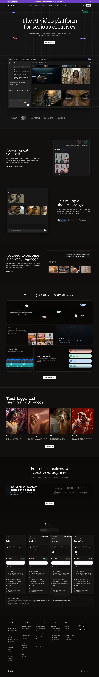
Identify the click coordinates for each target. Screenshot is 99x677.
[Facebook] (90, 671)
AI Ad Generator (11, 641)
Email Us (67, 626)
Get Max (38, 563)
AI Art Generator (25, 628)
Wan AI (9, 654)
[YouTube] (87, 671)
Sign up (88, 5)
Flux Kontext (24, 647)
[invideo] (11, 671)
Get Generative (61, 563)
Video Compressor (55, 639)
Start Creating (48, 42)
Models (37, 5)
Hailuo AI (10, 658)
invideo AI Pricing (69, 641)
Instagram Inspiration (69, 635)
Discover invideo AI (49, 377)
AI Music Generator (40, 628)
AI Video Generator (12, 628)
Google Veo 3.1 (11, 647)
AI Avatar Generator (12, 630)
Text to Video (11, 632)
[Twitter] (78, 671)
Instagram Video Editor (56, 630)
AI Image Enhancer (26, 635)
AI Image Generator (26, 626)
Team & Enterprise (53, 530)
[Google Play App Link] (85, 625)
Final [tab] (48, 62)
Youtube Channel (69, 633)
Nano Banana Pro (26, 641)
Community (64, 5)
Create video (49, 446)
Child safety (32, 674)
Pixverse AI (10, 656)
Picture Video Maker (55, 628)
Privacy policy (11, 674)
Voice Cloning (39, 633)
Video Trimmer (54, 637)
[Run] (45, 230)
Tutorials (67, 628)
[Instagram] (84, 671)
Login (82, 5)
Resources (56, 5)
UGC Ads (10, 637)
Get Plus (15, 563)
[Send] (28, 105)
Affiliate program (68, 639)
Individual (44, 530)
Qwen (23, 649)
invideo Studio (54, 622)
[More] (29, 63)
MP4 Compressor (54, 641)
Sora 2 (9, 649)
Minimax (38, 641)
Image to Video (11, 635)
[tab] (10, 59)
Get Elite (83, 563)
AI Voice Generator (40, 626)
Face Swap (38, 648)
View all (9, 662)
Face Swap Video (40, 651)
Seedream (24, 645)
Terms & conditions (22, 674)
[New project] (48, 59)
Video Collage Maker (55, 635)
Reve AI (23, 654)
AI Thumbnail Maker (26, 633)
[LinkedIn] (81, 671)
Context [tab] (35, 62)
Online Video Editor (55, 626)
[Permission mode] (27, 63)
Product (30, 5)
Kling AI (9, 651)
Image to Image (25, 630)
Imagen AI (24, 652)
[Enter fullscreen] (90, 63)
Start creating (49, 503)
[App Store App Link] (85, 629)
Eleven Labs (39, 638)
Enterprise (44, 5)
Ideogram (24, 643)
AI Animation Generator (13, 639)
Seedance (10, 660)
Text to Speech (39, 630)
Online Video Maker (55, 633)
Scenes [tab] (41, 62)
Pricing (50, 5)
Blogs (66, 630)
